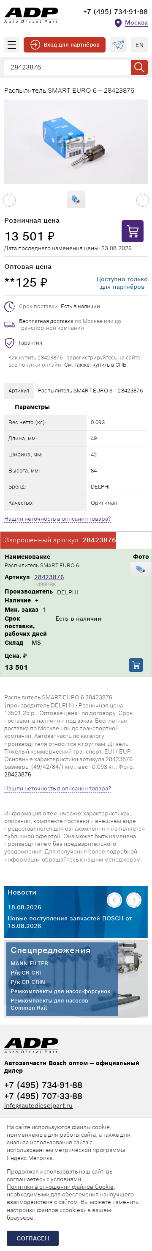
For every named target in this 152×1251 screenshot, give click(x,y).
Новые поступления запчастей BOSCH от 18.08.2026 (70, 922)
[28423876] (141, 570)
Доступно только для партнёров (122, 282)
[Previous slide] (9, 200)
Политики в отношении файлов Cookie (60, 1186)
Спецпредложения (51, 950)
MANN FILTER (29, 963)
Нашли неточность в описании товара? (57, 518)
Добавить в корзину (136, 665)
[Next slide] (143, 200)
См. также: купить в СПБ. (96, 364)
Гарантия (30, 342)
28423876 (49, 577)
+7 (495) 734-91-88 (115, 11)
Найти (139, 67)
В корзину (133, 231)
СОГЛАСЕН (32, 1238)
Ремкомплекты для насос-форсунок (60, 991)
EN (140, 45)
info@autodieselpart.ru (38, 1106)
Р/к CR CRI (26, 972)
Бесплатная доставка (46, 321)
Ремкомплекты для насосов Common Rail (49, 1004)
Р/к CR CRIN (28, 982)
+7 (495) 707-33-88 (43, 1096)
